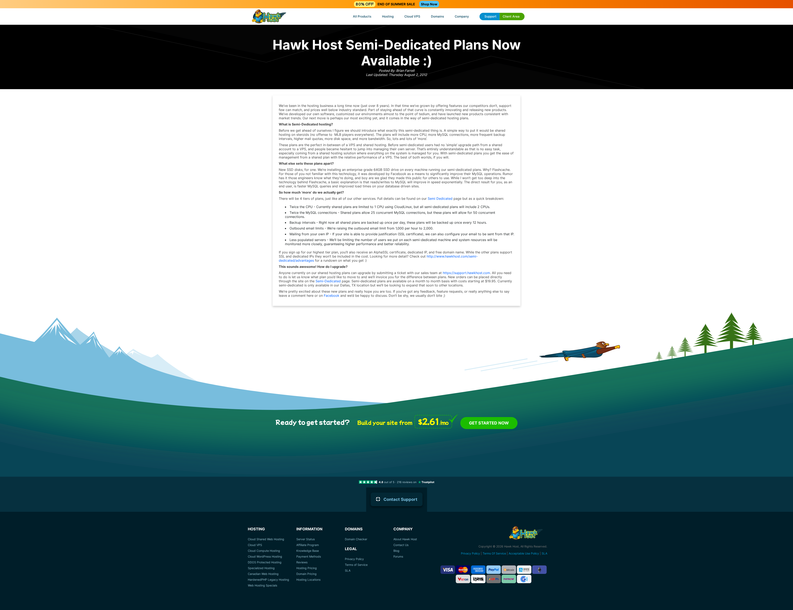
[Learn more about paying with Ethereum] (539, 569)
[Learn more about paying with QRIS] (478, 579)
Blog (396, 550)
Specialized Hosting (261, 568)
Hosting (388, 16)
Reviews (301, 562)
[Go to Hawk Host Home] (269, 16)
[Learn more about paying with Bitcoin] (509, 569)
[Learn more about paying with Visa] (447, 569)
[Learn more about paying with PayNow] (509, 579)
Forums (398, 556)
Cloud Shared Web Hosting (266, 539)
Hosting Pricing (306, 568)
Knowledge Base (307, 550)
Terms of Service (356, 564)
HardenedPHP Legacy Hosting (268, 579)
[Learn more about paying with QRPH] (493, 579)
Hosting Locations (308, 579)
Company (462, 16)
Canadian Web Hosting (263, 573)
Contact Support (400, 499)
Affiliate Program (307, 545)
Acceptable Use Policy (524, 553)
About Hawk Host (405, 539)
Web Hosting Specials (262, 585)
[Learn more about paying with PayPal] (493, 569)
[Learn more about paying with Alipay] (524, 569)
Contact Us (400, 545)
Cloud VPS (412, 16)
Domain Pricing (306, 573)
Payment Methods (308, 556)
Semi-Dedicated (328, 281)
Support (490, 16)
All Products (362, 16)
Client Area (511, 16)
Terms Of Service (494, 553)
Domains (437, 16)
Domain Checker (356, 539)
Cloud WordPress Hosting (265, 556)
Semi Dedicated (440, 198)
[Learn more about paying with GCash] (524, 579)
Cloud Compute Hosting (264, 550)
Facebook (331, 295)
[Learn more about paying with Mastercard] (463, 569)
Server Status (305, 539)
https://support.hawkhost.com (466, 273)
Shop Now (429, 4)
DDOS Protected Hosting (264, 562)
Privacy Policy (354, 559)
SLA (347, 570)
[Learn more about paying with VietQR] (463, 579)
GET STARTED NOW (489, 423)
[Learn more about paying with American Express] (478, 569)
